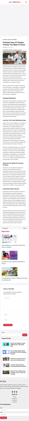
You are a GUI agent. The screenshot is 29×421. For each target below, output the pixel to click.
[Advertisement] (14, 19)
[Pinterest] (16, 392)
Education (5, 39)
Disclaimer (14, 402)
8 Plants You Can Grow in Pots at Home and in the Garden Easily (18, 359)
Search (3, 332)
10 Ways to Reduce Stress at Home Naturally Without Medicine (18, 365)
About (14, 396)
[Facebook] (12, 392)
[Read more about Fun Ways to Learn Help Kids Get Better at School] (9, 255)
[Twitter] (14, 392)
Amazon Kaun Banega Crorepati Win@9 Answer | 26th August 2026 (17, 345)
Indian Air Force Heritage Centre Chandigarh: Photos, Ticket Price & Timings (18, 372)
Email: (1, 412)
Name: (1, 407)
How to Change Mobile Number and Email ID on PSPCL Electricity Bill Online (18, 352)
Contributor (14, 400)
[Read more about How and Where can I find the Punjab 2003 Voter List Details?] (9, 238)
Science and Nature (12, 39)
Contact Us (14, 398)
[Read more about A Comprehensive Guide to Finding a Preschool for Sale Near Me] (9, 271)
